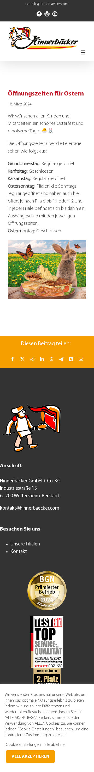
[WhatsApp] (51, 359)
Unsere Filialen (25, 544)
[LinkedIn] (42, 359)
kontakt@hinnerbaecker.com (47, 4)
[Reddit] (32, 359)
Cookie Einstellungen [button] (23, 745)
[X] (22, 359)
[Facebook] (12, 359)
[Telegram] (61, 359)
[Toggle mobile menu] (83, 52)
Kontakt (18, 551)
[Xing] (71, 359)
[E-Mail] (81, 359)
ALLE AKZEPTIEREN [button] (30, 756)
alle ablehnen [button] (56, 745)
